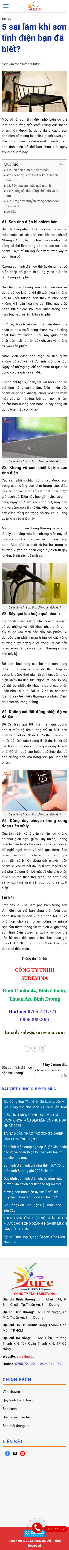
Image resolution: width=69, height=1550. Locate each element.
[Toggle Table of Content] (60, 164)
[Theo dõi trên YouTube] (22, 1453)
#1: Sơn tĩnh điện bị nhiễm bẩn (27, 170)
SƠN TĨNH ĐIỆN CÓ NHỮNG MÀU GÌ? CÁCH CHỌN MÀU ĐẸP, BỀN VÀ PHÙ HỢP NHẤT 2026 (35, 1120)
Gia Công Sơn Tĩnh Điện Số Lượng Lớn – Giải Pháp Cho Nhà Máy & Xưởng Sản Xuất (35, 1104)
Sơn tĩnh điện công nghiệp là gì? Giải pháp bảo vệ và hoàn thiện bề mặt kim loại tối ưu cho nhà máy (35, 1152)
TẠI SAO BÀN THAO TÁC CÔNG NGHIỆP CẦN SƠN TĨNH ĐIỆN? (33, 1136)
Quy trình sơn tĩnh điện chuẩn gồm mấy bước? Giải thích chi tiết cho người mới (33, 1181)
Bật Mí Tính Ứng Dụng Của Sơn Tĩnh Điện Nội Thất (34, 1239)
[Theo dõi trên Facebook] (7, 1453)
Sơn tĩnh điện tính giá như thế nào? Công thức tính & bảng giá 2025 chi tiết (34, 1168)
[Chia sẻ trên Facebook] (27, 1048)
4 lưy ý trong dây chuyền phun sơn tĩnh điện (51, 1070)
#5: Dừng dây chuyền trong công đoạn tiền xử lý (33, 203)
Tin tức (7, 19)
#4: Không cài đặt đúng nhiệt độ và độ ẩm (32, 193)
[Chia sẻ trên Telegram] (42, 1048)
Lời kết (11, 211)
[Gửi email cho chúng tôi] (15, 1453)
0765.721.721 (56, 1529)
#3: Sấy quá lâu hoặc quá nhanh (28, 185)
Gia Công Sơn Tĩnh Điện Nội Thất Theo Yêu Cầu (32, 1208)
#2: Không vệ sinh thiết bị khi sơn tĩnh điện (32, 177)
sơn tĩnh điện (12, 147)
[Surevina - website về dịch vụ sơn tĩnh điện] (34, 6)
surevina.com (27, 1356)
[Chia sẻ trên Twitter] (35, 1048)
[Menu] (6, 6)
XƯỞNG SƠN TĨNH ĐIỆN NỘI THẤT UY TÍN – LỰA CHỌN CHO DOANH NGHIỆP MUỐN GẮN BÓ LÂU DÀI (35, 1223)
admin (37, 64)
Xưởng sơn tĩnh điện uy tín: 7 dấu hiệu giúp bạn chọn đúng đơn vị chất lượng (32, 1194)
